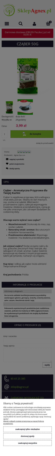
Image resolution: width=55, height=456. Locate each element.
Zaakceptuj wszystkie (27, 443)
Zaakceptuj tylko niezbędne (27, 429)
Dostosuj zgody (27, 436)
